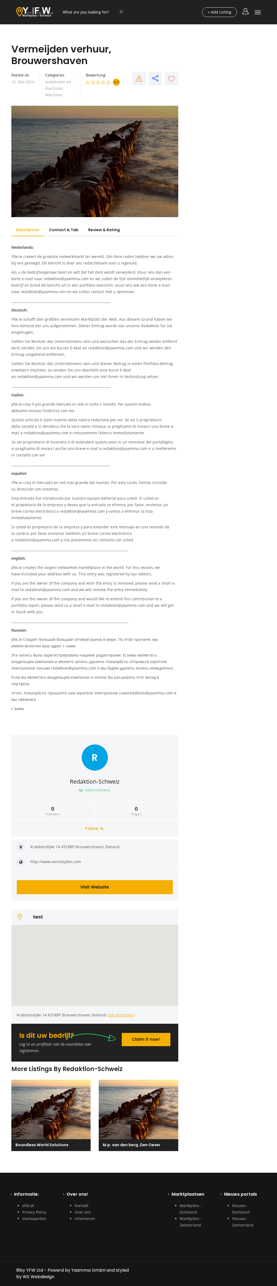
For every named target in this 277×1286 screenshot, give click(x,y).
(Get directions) (121, 1014)
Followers (53, 811)
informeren (85, 1218)
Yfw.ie (16, 319)
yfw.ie (16, 404)
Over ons (83, 1212)
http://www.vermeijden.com (55, 861)
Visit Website (94, 887)
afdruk (28, 1205)
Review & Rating (104, 230)
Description (27, 230)
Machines (54, 94)
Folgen (136, 811)
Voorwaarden (34, 1218)
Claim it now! (146, 1039)
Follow (92, 828)
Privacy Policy (34, 1212)
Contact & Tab (63, 230)
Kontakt (81, 1205)
